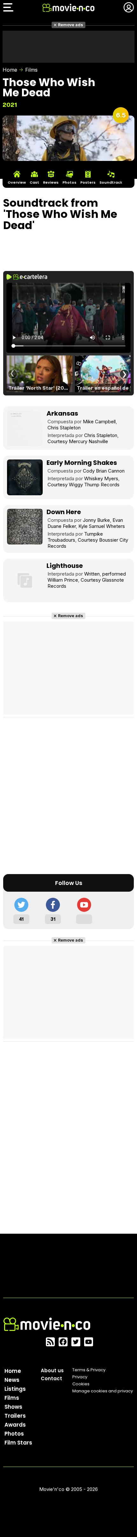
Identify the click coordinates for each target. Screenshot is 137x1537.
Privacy (79, 1377)
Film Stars (18, 1442)
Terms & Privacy (88, 1370)
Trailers (15, 1416)
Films (31, 70)
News (11, 1380)
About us (52, 1370)
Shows (13, 1407)
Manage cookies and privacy (102, 1391)
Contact (51, 1378)
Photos (14, 1433)
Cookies (81, 1384)
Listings (15, 1389)
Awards (15, 1425)
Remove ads (70, 24)
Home (10, 70)
